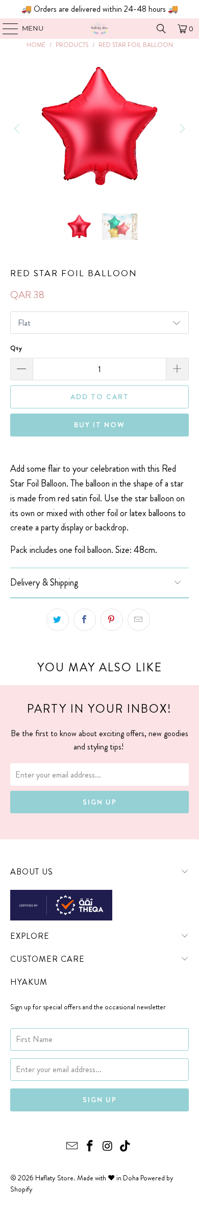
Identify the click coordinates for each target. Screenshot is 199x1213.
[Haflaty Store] (100, 28)
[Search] (161, 28)
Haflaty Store (54, 1178)
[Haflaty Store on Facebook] (90, 1146)
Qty (16, 348)
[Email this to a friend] (139, 620)
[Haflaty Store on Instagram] (108, 1146)
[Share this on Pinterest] (112, 620)
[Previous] (18, 129)
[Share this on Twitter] (57, 620)
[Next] (181, 129)
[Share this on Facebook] (84, 620)
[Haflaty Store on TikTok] (125, 1146)
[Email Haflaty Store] (72, 1146)
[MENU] (5, 28)
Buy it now (99, 425)
